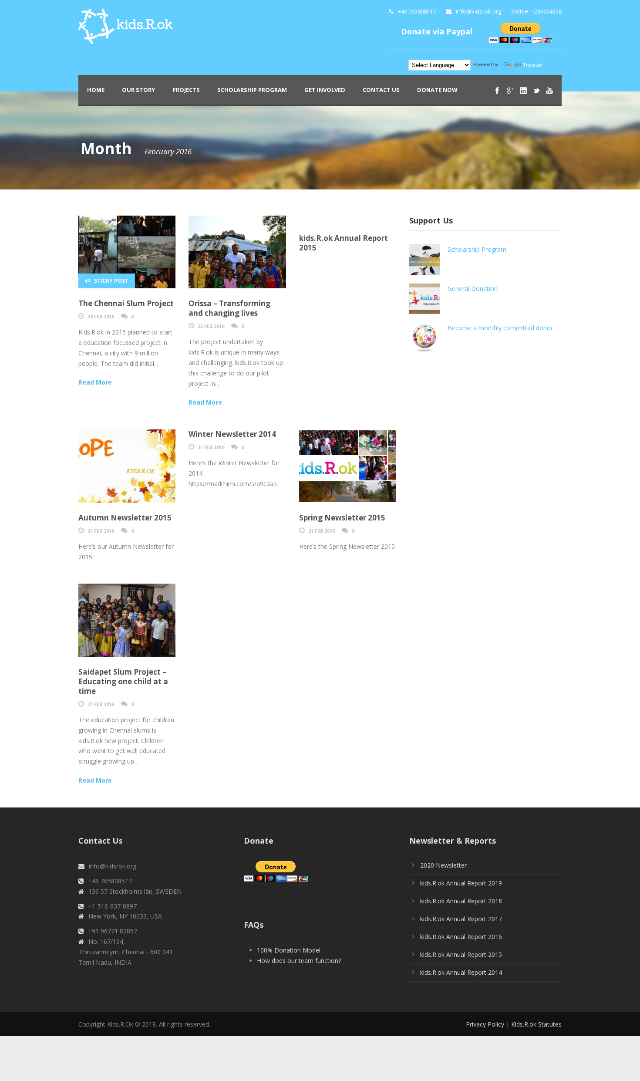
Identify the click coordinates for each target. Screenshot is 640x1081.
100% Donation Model (288, 950)
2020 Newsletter (443, 865)
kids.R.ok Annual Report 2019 (461, 883)
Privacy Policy (485, 1024)
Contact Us (381, 90)
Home (95, 90)
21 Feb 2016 (101, 530)
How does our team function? (299, 960)
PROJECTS (186, 90)
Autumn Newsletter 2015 (125, 518)
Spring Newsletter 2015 (342, 518)
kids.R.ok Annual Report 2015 (343, 243)
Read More (95, 382)
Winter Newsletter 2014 (232, 434)
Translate (533, 65)
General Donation (473, 288)
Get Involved (324, 90)
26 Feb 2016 (101, 316)
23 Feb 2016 (211, 326)
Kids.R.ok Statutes (536, 1024)
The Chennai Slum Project (126, 303)
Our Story (138, 90)
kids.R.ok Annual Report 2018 (461, 901)
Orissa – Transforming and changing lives (229, 308)
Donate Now (437, 90)
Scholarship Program (252, 90)
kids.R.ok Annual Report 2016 (461, 936)
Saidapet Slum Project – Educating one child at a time (123, 681)
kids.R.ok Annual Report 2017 (461, 919)
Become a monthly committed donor (500, 328)
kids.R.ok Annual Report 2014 (461, 972)
